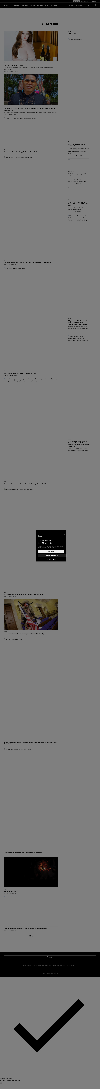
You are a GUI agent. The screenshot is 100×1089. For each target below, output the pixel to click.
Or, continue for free (51, 559)
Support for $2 (51, 551)
